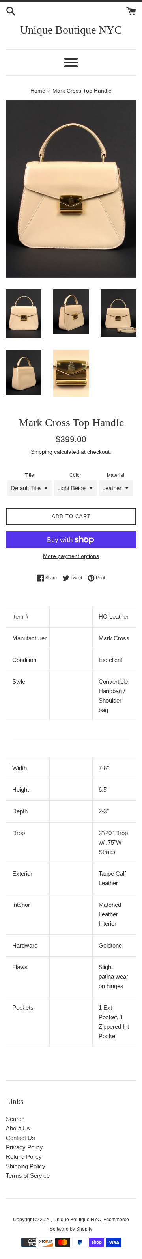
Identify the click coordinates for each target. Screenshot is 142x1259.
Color (75, 475)
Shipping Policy (25, 1166)
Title (29, 475)
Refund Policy (24, 1156)
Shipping (41, 452)
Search (15, 1118)
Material (115, 475)
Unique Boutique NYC (71, 30)
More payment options (71, 556)
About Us (18, 1128)
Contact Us (20, 1137)
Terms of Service (28, 1175)
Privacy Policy (24, 1147)
